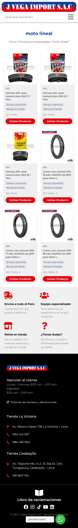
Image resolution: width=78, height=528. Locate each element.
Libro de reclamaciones (39, 500)
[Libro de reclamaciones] (39, 493)
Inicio (13, 41)
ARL (8, 88)
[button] (71, 17)
